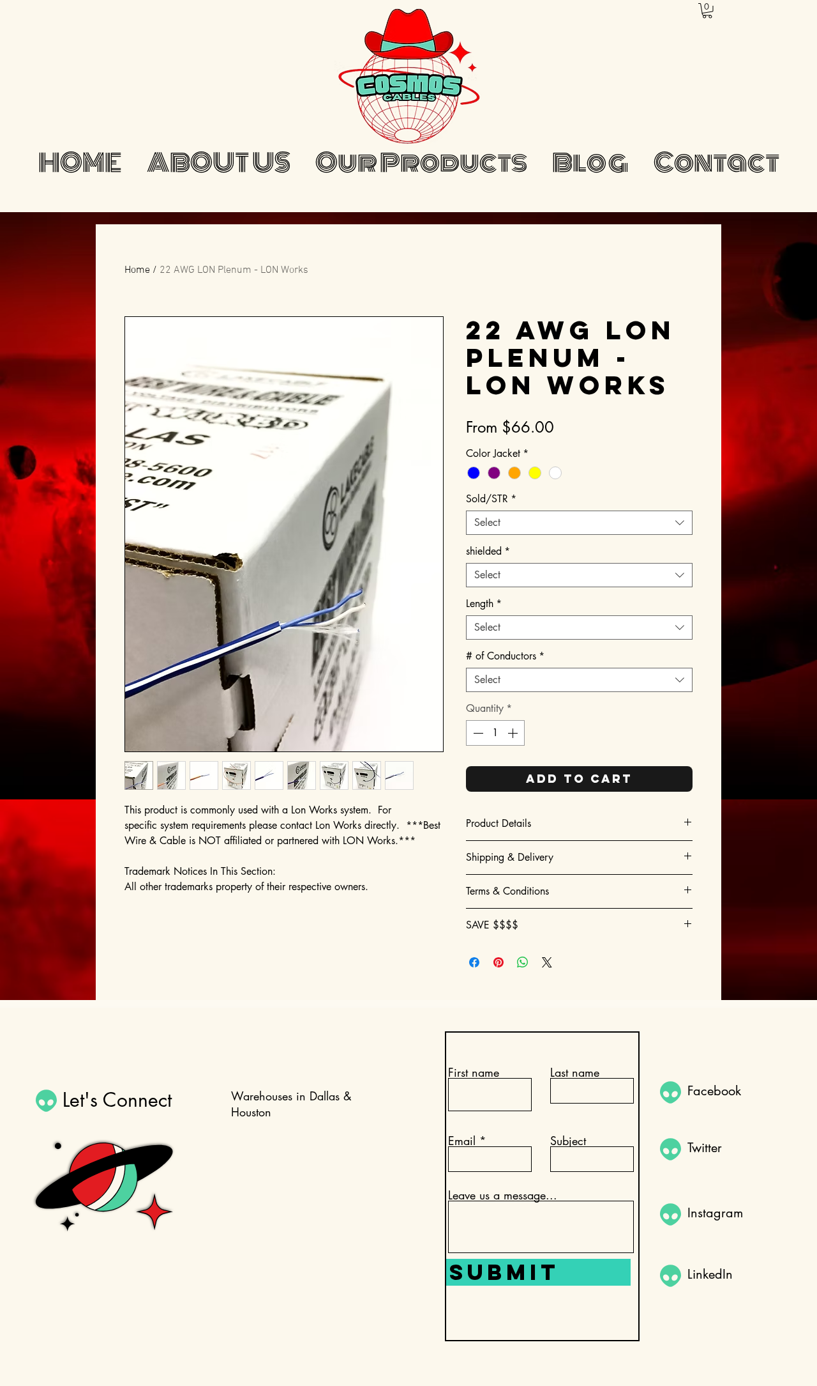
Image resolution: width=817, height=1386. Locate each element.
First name (473, 1072)
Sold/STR (491, 499)
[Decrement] (477, 733)
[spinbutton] (495, 733)
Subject (568, 1140)
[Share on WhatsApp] (522, 962)
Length (484, 603)
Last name (574, 1072)
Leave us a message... (502, 1195)
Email (462, 1140)
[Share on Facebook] (474, 962)
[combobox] (579, 523)
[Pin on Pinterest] (498, 962)
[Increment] (514, 733)
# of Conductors (505, 656)
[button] (707, 11)
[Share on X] (547, 962)
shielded (488, 551)
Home (137, 270)
